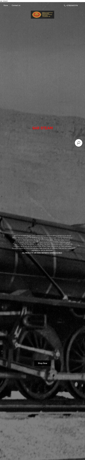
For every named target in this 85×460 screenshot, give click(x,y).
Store (6, 5)
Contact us (16, 5)
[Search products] (79, 143)
